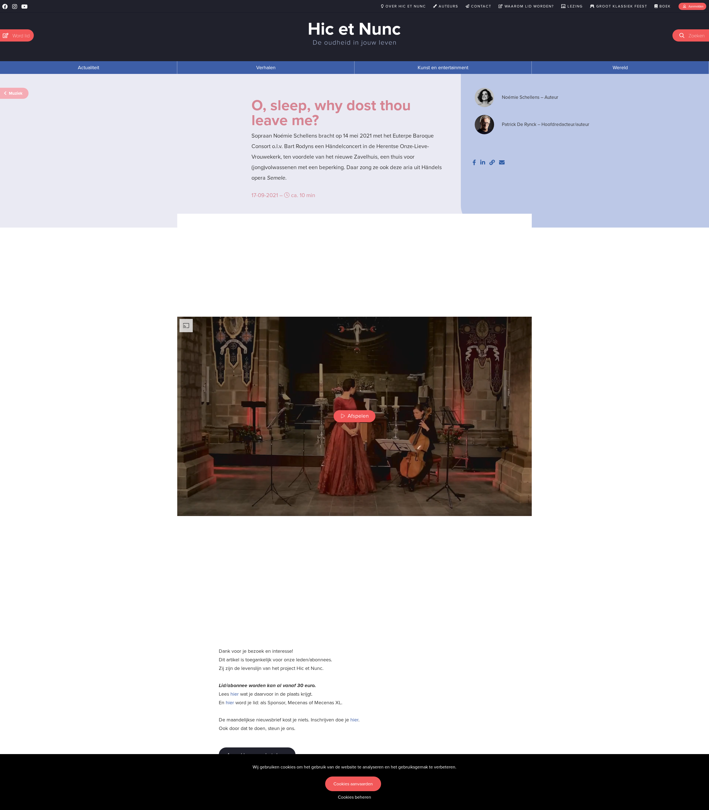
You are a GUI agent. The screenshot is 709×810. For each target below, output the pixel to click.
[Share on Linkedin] (482, 162)
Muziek (15, 93)
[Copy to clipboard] (492, 162)
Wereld (620, 67)
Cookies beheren (354, 797)
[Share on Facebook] (474, 162)
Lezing (574, 6)
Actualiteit (88, 67)
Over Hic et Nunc (405, 6)
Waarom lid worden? (528, 6)
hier (234, 694)
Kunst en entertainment (443, 67)
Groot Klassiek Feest (621, 6)
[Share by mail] (502, 162)
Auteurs (447, 6)
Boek (664, 6)
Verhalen (266, 67)
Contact (480, 6)
